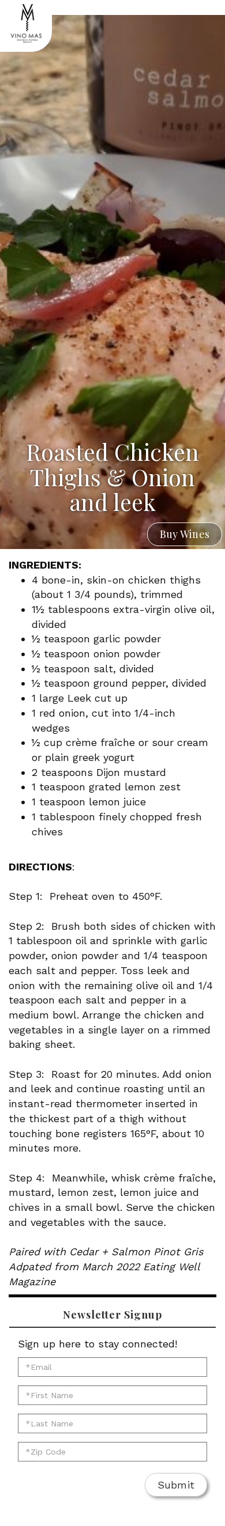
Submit (176, 1485)
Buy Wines (184, 534)
